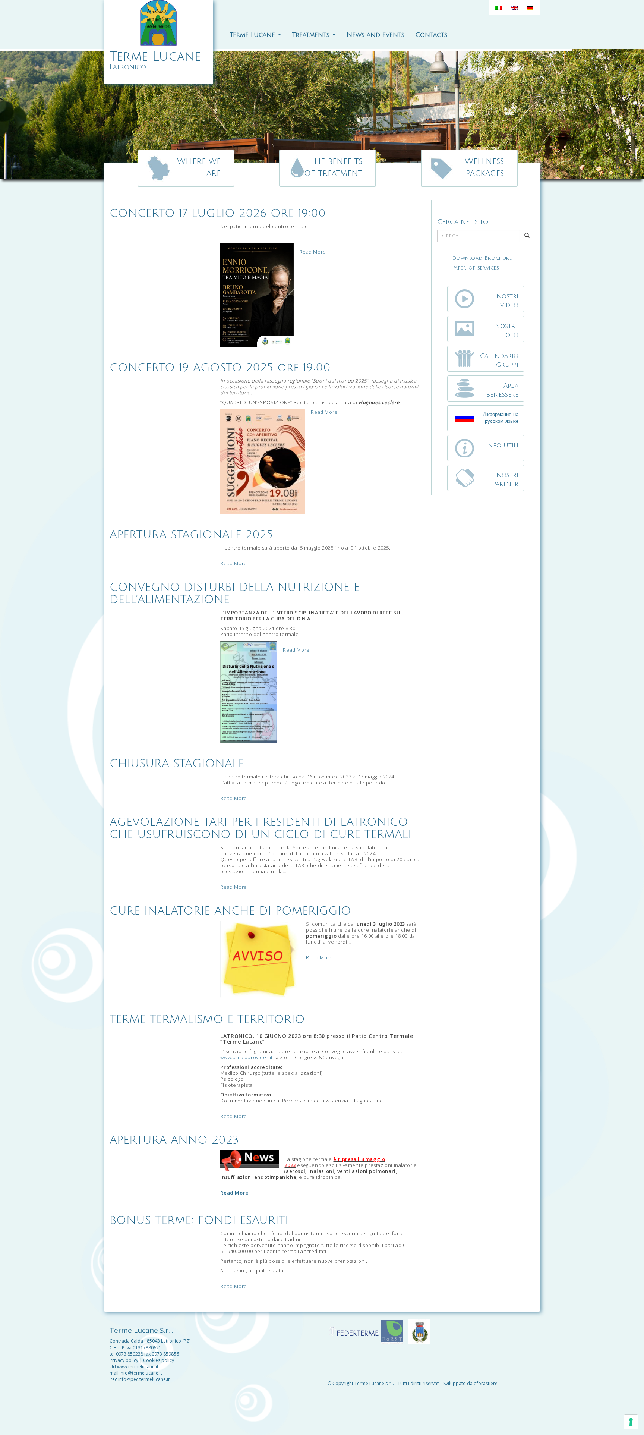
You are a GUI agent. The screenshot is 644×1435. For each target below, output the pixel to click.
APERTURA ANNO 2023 (174, 1140)
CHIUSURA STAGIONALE (177, 764)
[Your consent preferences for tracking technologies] (631, 1422)
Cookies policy (158, 1360)
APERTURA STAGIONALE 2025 (191, 535)
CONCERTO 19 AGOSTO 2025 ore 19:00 (220, 368)
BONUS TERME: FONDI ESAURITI (199, 1220)
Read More (312, 251)
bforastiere (486, 1383)
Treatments (312, 34)
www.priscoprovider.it (246, 1057)
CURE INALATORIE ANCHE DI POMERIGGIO (230, 911)
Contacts (431, 34)
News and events (375, 34)
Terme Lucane (253, 34)
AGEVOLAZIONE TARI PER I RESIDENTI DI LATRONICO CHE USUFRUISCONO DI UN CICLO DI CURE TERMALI (260, 828)
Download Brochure (482, 258)
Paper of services (475, 268)
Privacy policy (124, 1360)
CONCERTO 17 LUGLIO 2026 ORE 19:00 (218, 213)
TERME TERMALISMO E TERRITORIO (207, 1019)
